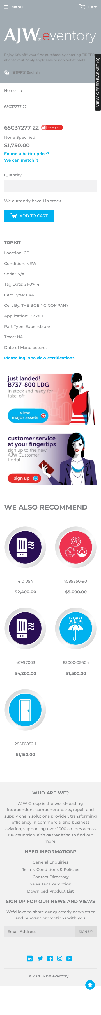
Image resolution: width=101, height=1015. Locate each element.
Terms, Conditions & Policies (50, 869)
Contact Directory (51, 876)
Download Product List (50, 891)
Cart (92, 7)
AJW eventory (55, 976)
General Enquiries (50, 862)
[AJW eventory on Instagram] (60, 959)
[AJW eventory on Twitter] (40, 959)
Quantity (13, 175)
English (33, 72)
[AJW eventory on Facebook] (50, 959)
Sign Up (86, 932)
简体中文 (19, 72)
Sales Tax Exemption (51, 884)
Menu (17, 7)
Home (10, 90)
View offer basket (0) (97, 82)
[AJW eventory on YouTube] (69, 959)
